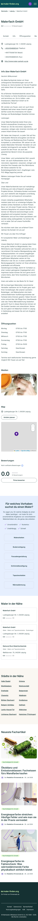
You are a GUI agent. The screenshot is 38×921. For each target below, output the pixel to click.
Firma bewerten (19, 480)
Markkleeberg (6, 686)
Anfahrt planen (9, 417)
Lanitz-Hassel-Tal (7, 710)
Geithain (22, 705)
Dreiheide (4, 691)
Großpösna (23, 700)
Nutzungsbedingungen (13, 909)
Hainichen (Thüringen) (27, 714)
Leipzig (12, 11)
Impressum (30, 909)
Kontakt (9, 907)
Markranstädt (24, 686)
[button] (30, 4)
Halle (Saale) (5, 681)
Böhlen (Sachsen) (7, 700)
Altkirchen (23, 710)
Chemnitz (4, 695)
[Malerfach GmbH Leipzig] (19, 384)
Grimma (22, 681)
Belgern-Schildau (7, 705)
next (33, 385)
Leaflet (17, 451)
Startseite (4, 11)
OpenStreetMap (25, 451)
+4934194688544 (11, 48)
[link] (19, 615)
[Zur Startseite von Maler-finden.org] (10, 4)
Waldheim (22, 695)
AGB (23, 909)
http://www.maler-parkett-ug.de (16, 61)
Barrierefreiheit (28, 907)
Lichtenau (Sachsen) (9, 714)
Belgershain (23, 691)
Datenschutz (18, 907)
